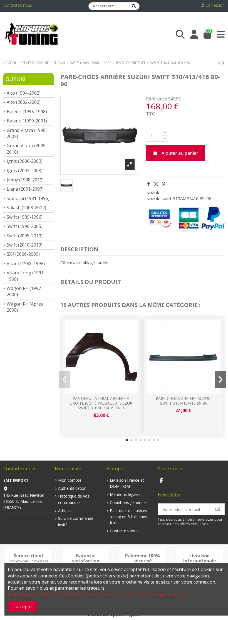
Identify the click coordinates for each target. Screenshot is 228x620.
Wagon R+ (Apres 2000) (25, 307)
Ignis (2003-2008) (25, 171)
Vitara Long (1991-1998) (26, 276)
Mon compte (69, 480)
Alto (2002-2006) (24, 102)
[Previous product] (220, 63)
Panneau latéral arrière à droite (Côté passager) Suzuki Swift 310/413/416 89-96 (101, 403)
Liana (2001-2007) (25, 189)
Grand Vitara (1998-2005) (27, 133)
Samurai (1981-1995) (28, 198)
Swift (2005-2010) (25, 236)
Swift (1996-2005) (25, 226)
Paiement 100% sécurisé (142, 558)
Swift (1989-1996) (25, 217)
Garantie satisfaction (85, 558)
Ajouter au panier (180, 153)
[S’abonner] (217, 509)
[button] (127, 440)
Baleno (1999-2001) (27, 121)
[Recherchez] (134, 6)
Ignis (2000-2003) (25, 161)
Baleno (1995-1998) (27, 112)
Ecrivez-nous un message (28, 561)
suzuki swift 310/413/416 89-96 (179, 199)
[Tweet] (156, 184)
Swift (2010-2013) (25, 245)
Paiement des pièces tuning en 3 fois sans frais (128, 517)
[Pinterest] (163, 184)
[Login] (194, 34)
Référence (156, 99)
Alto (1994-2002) (24, 93)
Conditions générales (129, 502)
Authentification (72, 488)
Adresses (66, 510)
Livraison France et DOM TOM (127, 483)
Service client (29, 556)
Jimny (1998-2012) (25, 180)
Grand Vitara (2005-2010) (27, 148)
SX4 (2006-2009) (23, 254)
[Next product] (223, 63)
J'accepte (22, 607)
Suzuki (16, 79)
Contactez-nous (17, 5)
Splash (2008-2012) (26, 208)
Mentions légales (125, 494)
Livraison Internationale (199, 558)
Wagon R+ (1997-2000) (25, 291)
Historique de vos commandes (74, 499)
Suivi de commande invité (75, 521)
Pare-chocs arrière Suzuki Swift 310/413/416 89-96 (184, 401)
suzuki (153, 193)
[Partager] (148, 184)
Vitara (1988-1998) (26, 263)
